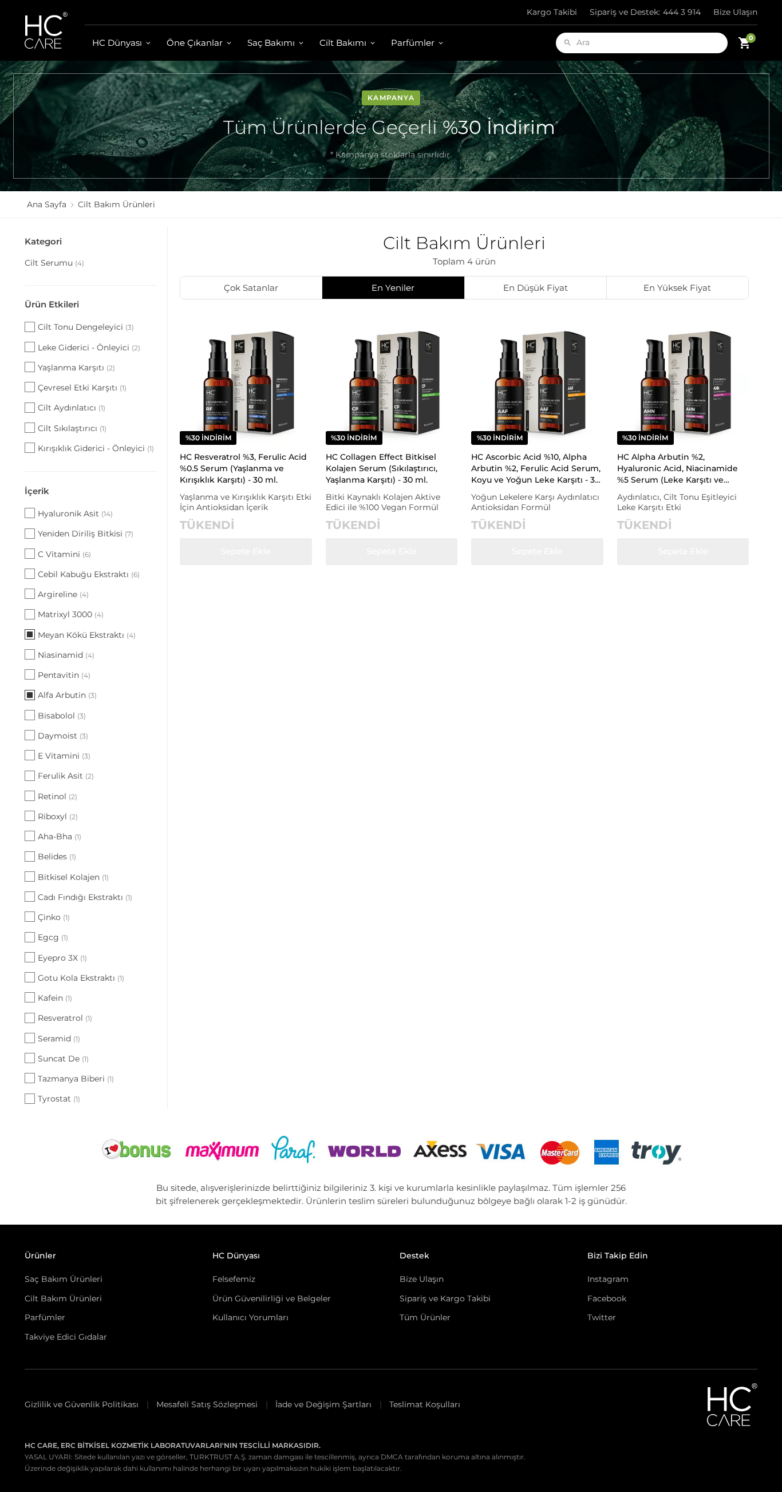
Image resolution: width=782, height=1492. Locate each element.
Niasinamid (66, 655)
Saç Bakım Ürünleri (63, 1279)
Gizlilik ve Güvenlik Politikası (82, 1404)
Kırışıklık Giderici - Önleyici (96, 448)
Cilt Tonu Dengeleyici (86, 327)
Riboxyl (58, 816)
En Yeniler (393, 287)
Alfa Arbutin (67, 695)
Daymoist (63, 736)
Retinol (57, 796)
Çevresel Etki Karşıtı (82, 387)
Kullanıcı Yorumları (250, 1317)
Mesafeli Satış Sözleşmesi (207, 1404)
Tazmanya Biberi (76, 1078)
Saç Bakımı (271, 42)
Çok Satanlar (251, 287)
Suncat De (63, 1058)
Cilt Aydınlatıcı (71, 407)
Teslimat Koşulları (424, 1404)
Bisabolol (62, 716)
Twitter (601, 1317)
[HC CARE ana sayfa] (55, 30)
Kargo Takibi (552, 12)
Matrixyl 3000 (71, 614)
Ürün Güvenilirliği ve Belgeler (271, 1298)
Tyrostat (59, 1099)
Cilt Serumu (54, 263)
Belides (57, 856)
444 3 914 (645, 12)
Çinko (54, 917)
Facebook (606, 1298)
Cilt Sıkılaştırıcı (72, 428)
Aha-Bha (59, 836)
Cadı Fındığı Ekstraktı (85, 897)
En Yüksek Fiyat (677, 287)
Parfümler (413, 42)
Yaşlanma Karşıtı (76, 367)
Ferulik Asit (66, 776)
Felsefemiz (233, 1279)
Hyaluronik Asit (75, 513)
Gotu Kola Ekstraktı (81, 978)
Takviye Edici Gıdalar (66, 1337)
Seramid (59, 1038)
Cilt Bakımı (342, 42)
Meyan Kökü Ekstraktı (87, 635)
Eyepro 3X (62, 958)
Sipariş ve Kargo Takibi (445, 1298)
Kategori (43, 241)
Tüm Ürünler (425, 1317)
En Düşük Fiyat (535, 287)
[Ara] (567, 42)
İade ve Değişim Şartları (323, 1404)
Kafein (55, 998)
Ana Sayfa (46, 204)
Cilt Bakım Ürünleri (63, 1298)
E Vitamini (64, 756)
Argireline (63, 594)
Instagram (608, 1279)
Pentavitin (64, 675)
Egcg (53, 937)
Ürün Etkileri (52, 304)
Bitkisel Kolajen (73, 877)
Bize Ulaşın (735, 12)
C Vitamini (64, 554)
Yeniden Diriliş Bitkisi (85, 533)
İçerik (37, 491)
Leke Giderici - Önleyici (89, 347)
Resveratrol (65, 1018)
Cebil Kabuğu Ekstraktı (89, 574)
